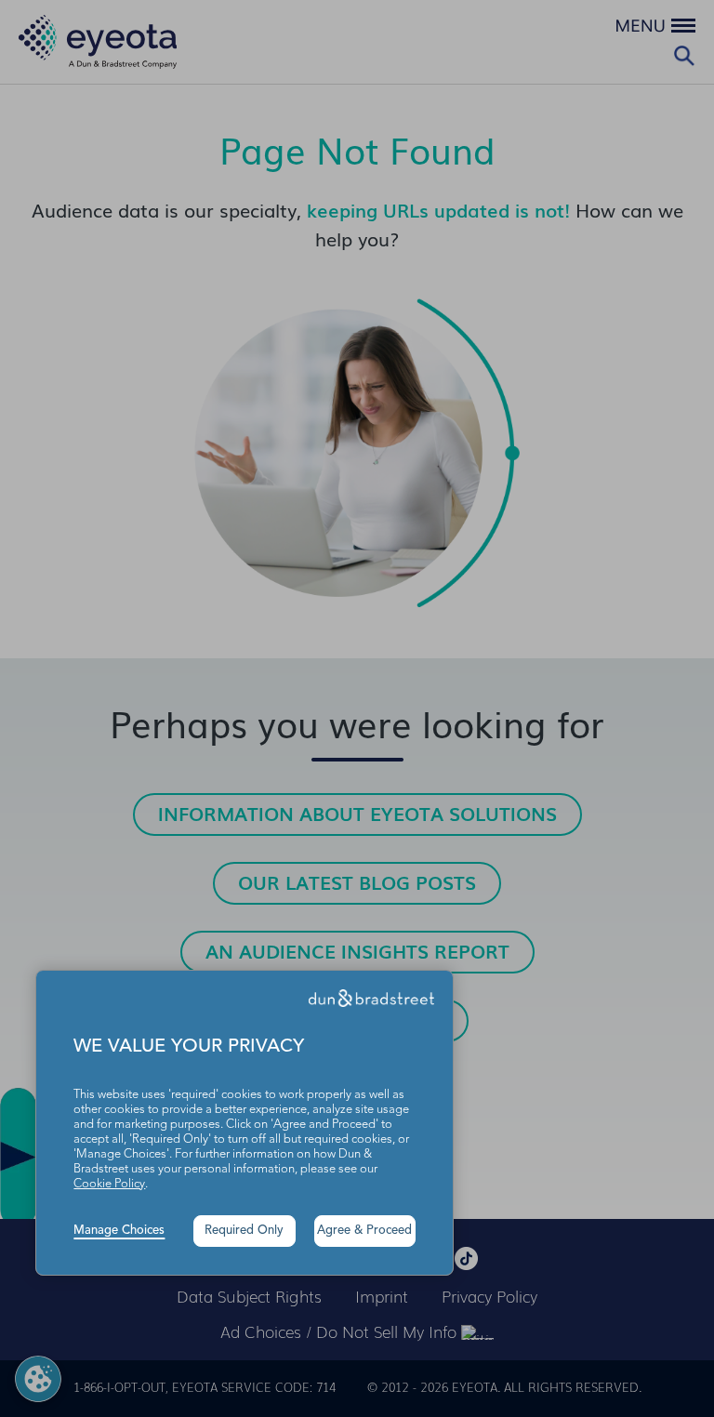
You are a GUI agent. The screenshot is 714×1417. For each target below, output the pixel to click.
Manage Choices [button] (119, 1231)
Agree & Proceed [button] (364, 1231)
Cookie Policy (109, 1184)
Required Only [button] (244, 1231)
